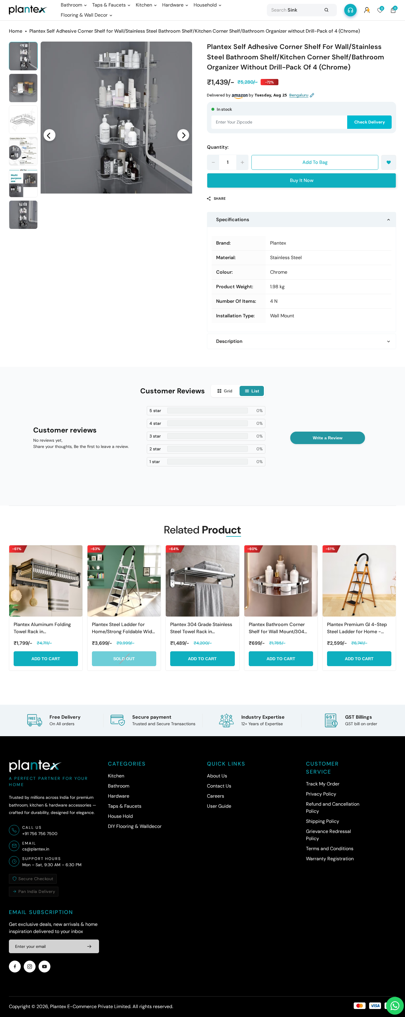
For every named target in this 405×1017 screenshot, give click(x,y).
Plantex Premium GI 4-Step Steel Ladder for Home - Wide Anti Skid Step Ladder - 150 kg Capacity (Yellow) (359, 628)
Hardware (118, 796)
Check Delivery (369, 122)
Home (15, 31)
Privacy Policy (321, 794)
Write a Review (327, 437)
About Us (217, 776)
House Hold (120, 816)
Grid (228, 391)
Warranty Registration (330, 859)
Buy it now (301, 180)
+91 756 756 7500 (40, 833)
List (255, 391)
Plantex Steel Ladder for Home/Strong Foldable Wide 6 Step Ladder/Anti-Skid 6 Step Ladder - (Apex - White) (123, 628)
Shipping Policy (322, 821)
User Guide (219, 806)
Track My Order (322, 784)
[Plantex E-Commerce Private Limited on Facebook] (15, 966)
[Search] (326, 10)
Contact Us (219, 786)
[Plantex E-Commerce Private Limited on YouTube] (44, 966)
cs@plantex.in (35, 849)
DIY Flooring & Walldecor (135, 826)
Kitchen (116, 776)
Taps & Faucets (124, 806)
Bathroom (118, 786)
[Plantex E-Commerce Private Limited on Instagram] (30, 966)
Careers (215, 796)
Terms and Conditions (329, 848)
